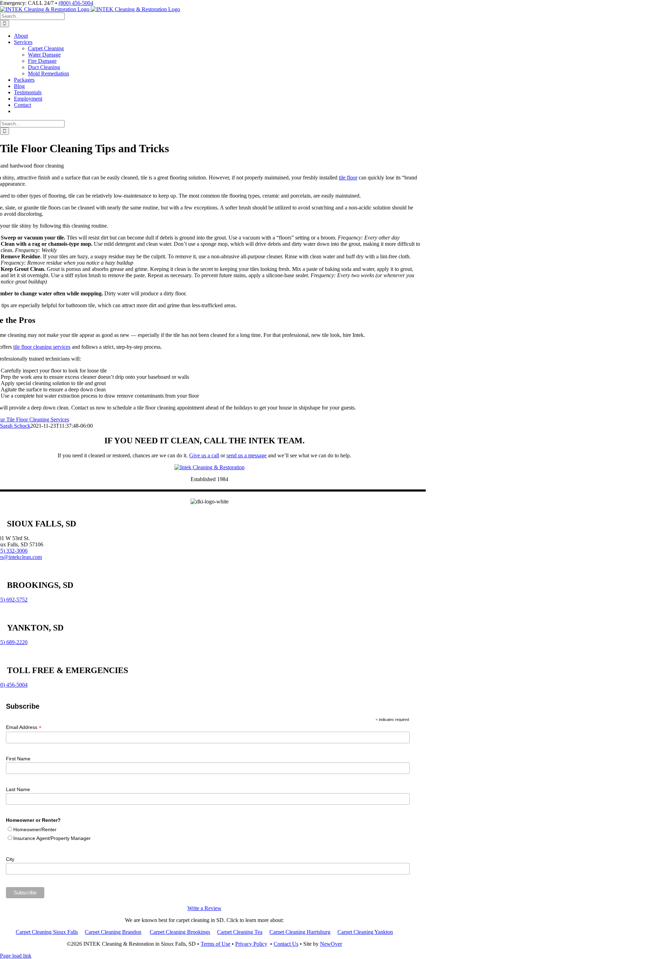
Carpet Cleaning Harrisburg (299, 932)
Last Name (18, 789)
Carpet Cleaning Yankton (365, 932)
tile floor (348, 177)
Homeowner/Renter (35, 829)
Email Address (24, 727)
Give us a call (204, 455)
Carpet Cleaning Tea (239, 932)
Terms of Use (215, 944)
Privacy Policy (251, 944)
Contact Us (286, 944)
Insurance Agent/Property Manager (52, 838)
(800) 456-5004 (76, 3)
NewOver (331, 944)
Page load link (15, 956)
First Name (18, 758)
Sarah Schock (15, 426)
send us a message (246, 455)
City (10, 859)
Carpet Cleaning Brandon (113, 932)
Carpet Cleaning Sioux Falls (47, 932)
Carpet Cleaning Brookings (180, 932)
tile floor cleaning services (41, 347)
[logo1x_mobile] (209, 467)
